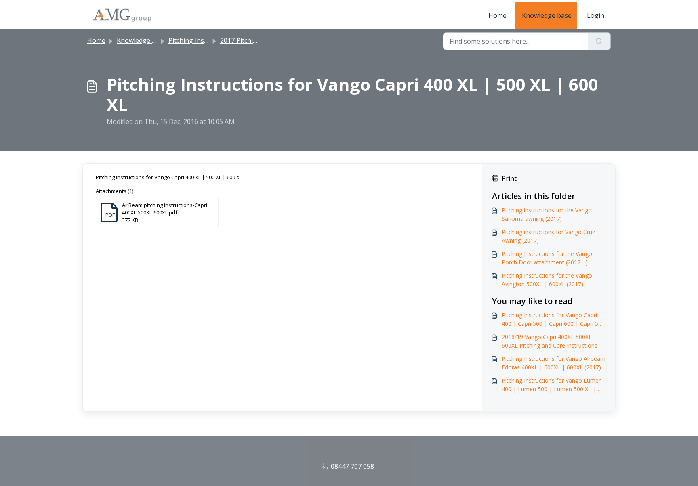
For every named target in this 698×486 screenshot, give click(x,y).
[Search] (599, 41)
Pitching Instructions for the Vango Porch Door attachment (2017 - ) (547, 258)
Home (497, 15)
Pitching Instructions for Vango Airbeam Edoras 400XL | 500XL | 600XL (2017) (553, 363)
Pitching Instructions (199, 40)
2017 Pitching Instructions (259, 40)
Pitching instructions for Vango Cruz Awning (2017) (548, 236)
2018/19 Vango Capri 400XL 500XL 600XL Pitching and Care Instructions (549, 341)
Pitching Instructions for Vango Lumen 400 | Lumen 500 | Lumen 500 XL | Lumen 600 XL (552, 385)
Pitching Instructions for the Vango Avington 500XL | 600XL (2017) (547, 280)
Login (595, 15)
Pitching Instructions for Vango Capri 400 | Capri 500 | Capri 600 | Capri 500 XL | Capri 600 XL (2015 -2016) (553, 319)
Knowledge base (547, 15)
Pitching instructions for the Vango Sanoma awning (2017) (547, 214)
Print (509, 178)
